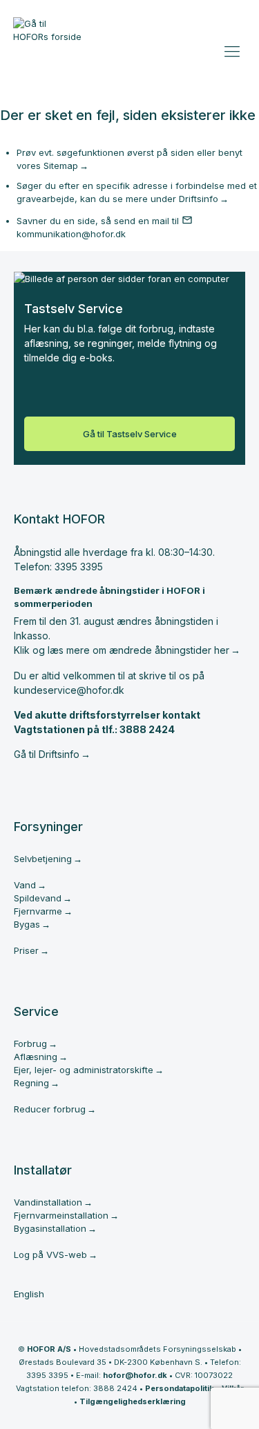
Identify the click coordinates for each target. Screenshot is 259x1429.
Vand (25, 884)
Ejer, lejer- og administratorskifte (83, 1069)
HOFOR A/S (49, 1349)
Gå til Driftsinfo (46, 754)
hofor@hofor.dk (135, 1375)
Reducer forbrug (50, 1109)
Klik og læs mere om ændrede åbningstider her (121, 650)
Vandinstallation (48, 1202)
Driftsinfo (198, 198)
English (29, 1293)
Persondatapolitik (179, 1388)
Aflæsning (35, 1056)
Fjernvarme (38, 911)
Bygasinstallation (50, 1228)
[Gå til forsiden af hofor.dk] (47, 35)
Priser (26, 950)
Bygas (27, 924)
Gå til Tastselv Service (130, 433)
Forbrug (30, 1043)
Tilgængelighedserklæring (132, 1401)
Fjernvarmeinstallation (61, 1215)
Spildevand (37, 897)
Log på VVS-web (50, 1254)
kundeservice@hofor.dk (69, 690)
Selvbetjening (43, 858)
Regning (31, 1082)
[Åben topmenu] (234, 48)
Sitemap (61, 165)
